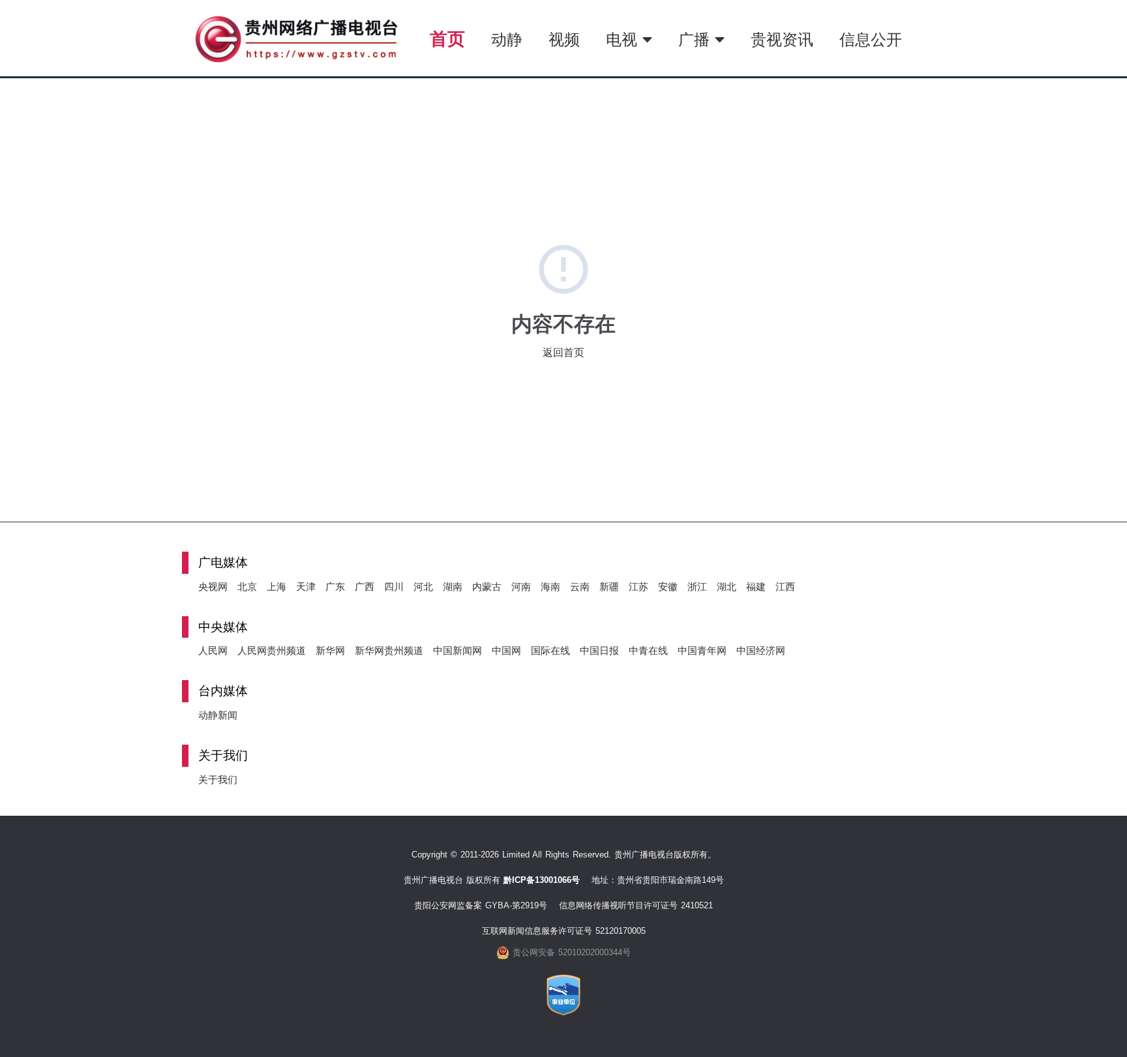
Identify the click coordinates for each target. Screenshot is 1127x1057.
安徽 (668, 586)
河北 (423, 586)
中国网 (506, 650)
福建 (756, 586)
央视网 (213, 586)
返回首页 (563, 352)
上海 (276, 586)
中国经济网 (760, 650)
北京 (247, 586)
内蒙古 (487, 586)
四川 (394, 586)
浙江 (697, 586)
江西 (785, 586)
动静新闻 (217, 715)
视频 (564, 39)
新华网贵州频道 (389, 650)
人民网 (213, 650)
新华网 (330, 650)
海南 (550, 586)
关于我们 (217, 779)
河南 (521, 586)
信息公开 (870, 39)
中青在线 (648, 650)
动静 (506, 39)
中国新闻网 (457, 650)
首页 (447, 39)
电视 (624, 39)
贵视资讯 (782, 39)
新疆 (609, 586)
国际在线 (550, 650)
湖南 (452, 586)
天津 (306, 586)
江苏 (638, 586)
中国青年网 (702, 650)
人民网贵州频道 (271, 650)
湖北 (726, 586)
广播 (696, 39)
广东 (335, 586)
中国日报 (599, 650)
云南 (580, 586)
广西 (364, 586)
